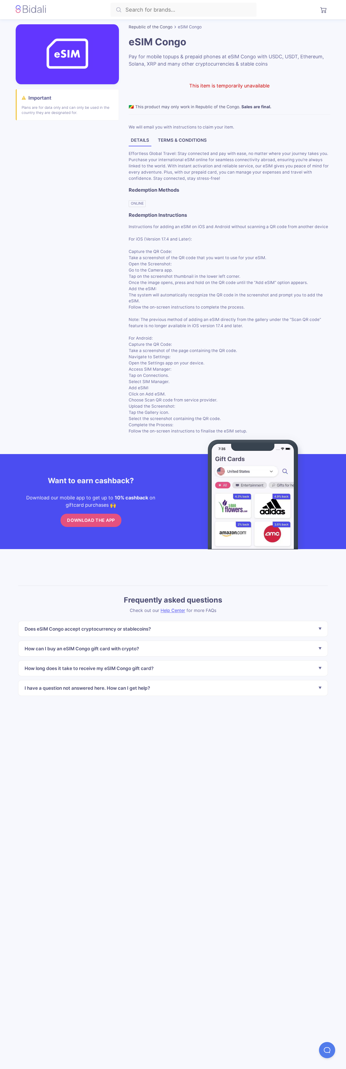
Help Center (173, 610)
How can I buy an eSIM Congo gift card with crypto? (82, 648)
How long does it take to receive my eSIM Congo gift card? (89, 668)
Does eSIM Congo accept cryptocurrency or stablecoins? (88, 629)
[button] (327, 1050)
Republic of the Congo (150, 26)
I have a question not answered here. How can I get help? (87, 688)
